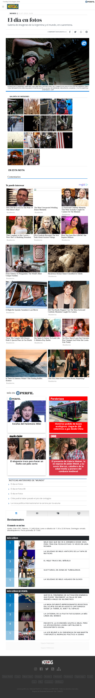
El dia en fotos (17, 484)
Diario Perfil (7, 677)
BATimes (59, 682)
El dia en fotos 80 (18, 489)
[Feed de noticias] (52, 669)
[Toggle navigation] (4, 6)
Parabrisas (68, 677)
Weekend (57, 677)
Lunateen (49, 682)
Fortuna (38, 677)
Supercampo (80, 677)
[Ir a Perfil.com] (90, 1)
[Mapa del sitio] (59, 669)
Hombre (48, 677)
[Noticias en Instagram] (35, 669)
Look (90, 677)
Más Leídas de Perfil (17, 591)
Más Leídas (12, 538)
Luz (34, 682)
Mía (40, 682)
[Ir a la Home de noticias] (47, 662)
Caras (18, 677)
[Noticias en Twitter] (47, 669)
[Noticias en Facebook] (41, 669)
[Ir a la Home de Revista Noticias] (12, 6)
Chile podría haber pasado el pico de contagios (31, 498)
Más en (11, 393)
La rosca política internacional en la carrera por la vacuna (35, 503)
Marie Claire (27, 677)
